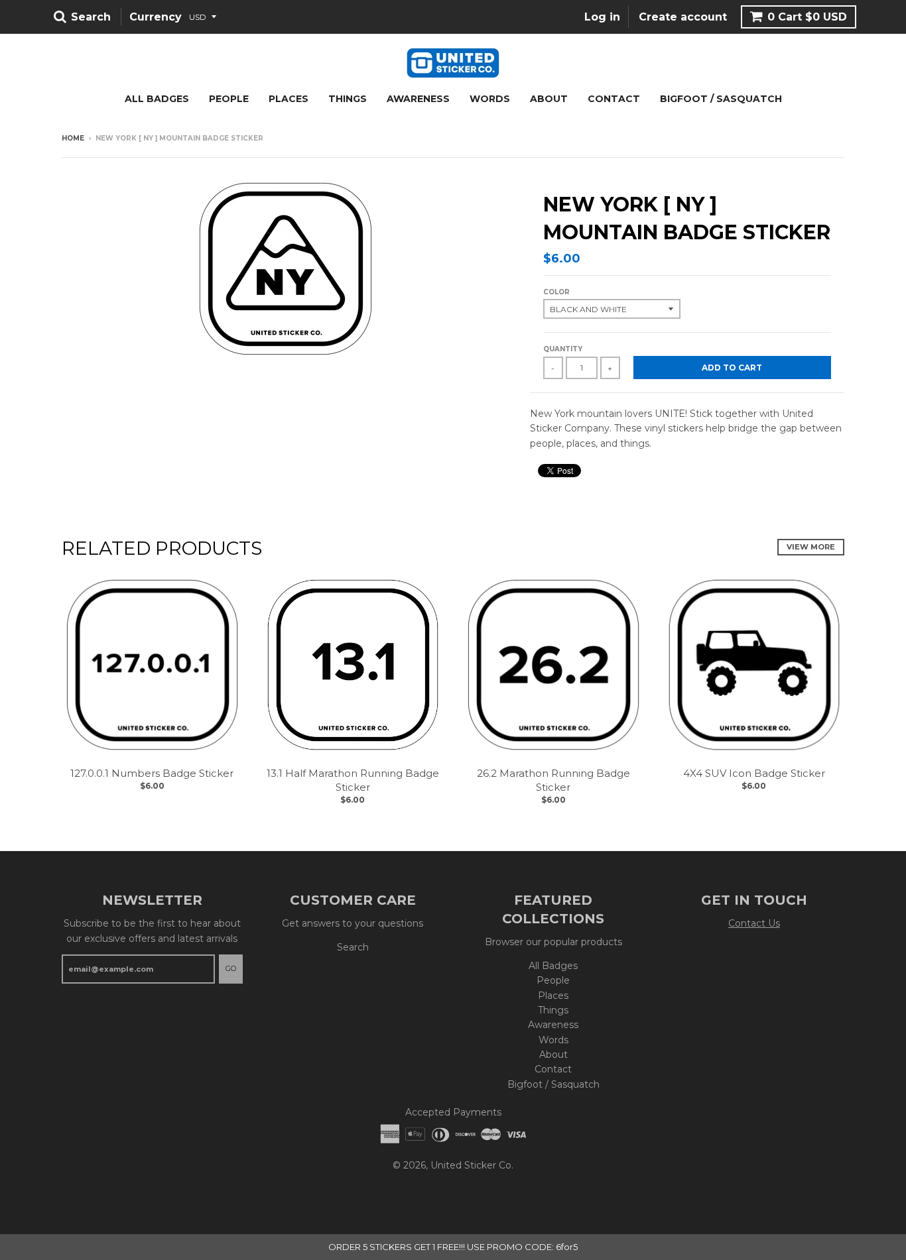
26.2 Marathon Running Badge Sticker (553, 780)
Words (490, 99)
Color (556, 292)
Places (288, 99)
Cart (807, 17)
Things (347, 99)
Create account (683, 17)
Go (231, 968)
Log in (602, 17)
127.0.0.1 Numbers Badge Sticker (151, 773)
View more (811, 546)
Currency (155, 17)
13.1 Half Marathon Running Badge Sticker (353, 780)
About (549, 99)
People (229, 99)
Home (73, 138)
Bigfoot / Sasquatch (721, 99)
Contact (614, 99)
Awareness (418, 99)
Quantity (562, 349)
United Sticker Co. (471, 1165)
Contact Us (754, 923)
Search (353, 947)
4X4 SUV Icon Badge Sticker (754, 773)
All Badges (157, 99)
